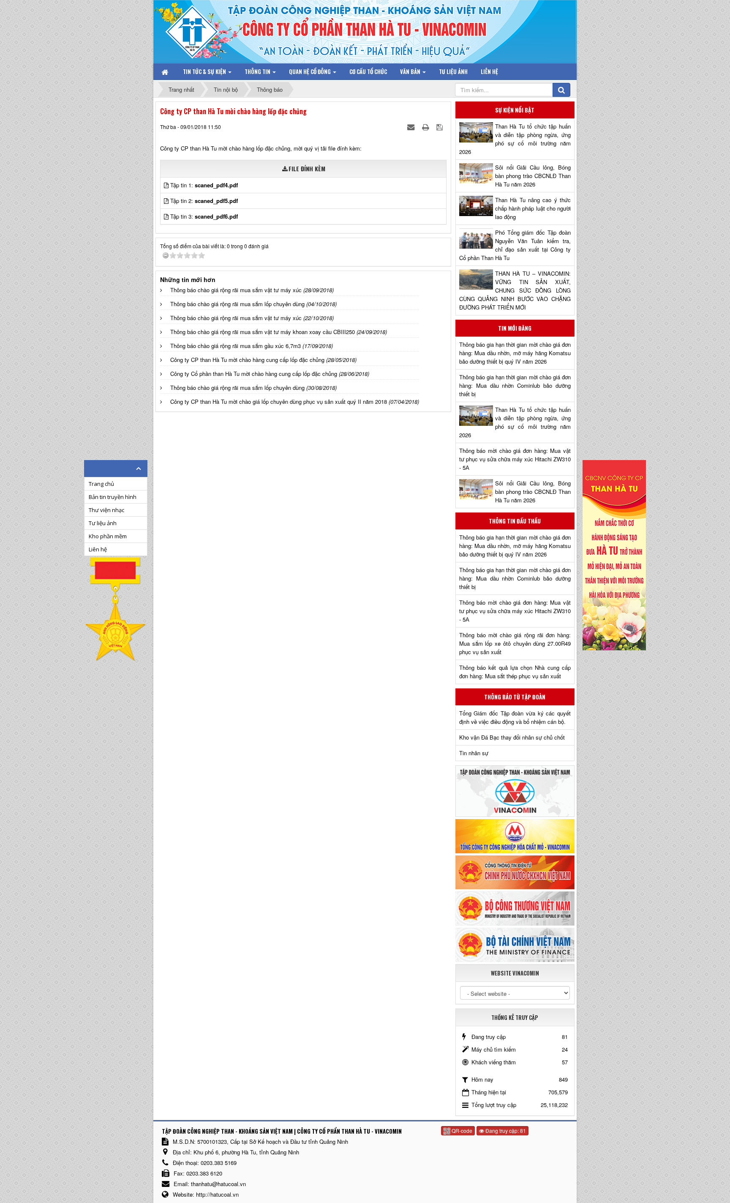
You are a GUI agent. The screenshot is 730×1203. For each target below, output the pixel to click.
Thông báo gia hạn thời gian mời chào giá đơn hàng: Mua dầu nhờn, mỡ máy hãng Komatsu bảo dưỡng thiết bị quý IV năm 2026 (515, 352)
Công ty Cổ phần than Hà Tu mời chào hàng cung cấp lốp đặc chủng (253, 374)
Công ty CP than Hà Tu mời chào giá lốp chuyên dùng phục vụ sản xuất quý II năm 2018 (278, 401)
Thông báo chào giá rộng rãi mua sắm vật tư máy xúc (236, 290)
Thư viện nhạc (106, 510)
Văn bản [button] (411, 71)
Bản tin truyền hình (112, 497)
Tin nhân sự (473, 753)
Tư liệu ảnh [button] (453, 71)
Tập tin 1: (204, 185)
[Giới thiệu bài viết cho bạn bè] (411, 127)
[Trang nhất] (165, 71)
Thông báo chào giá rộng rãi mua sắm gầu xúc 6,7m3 (235, 346)
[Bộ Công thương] (515, 908)
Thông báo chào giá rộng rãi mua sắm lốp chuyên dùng (237, 304)
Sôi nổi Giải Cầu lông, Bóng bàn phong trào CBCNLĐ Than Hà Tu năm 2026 (533, 175)
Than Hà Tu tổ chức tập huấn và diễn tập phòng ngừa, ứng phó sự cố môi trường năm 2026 (515, 139)
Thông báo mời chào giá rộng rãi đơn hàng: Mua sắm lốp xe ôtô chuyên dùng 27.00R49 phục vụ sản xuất (515, 643)
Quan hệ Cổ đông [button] (310, 71)
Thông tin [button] (258, 71)
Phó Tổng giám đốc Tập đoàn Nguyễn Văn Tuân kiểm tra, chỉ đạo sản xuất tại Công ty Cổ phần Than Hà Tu (515, 245)
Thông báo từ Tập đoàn (514, 697)
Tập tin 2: (204, 201)
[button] (167, 185)
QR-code (461, 1130)
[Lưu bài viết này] (440, 127)
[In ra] (426, 127)
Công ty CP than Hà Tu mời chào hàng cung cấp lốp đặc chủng (247, 360)
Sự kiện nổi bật (514, 110)
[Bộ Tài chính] (515, 944)
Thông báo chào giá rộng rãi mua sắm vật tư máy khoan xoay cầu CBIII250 (262, 332)
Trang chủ (101, 484)
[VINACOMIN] (515, 790)
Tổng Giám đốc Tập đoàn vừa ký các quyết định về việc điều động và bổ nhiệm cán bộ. (515, 717)
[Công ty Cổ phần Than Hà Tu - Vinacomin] (198, 29)
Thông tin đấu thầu (515, 521)
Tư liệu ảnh (103, 523)
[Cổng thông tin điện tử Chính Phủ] (515, 871)
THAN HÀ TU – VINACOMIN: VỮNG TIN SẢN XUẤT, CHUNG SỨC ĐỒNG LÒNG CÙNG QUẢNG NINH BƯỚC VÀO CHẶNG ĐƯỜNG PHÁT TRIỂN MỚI (515, 290)
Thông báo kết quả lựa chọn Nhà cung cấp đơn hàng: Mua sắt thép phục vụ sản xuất (515, 671)
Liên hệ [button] (489, 71)
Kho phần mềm (108, 536)
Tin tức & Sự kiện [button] (205, 71)
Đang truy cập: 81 (505, 1130)
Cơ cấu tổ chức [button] (368, 71)
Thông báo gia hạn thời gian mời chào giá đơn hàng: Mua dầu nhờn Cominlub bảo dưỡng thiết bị (515, 385)
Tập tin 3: (204, 216)
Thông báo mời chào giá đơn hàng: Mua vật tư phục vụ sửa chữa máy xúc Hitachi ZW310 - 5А (515, 459)
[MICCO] (515, 835)
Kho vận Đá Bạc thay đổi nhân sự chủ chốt (512, 737)
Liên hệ (98, 549)
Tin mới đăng (514, 328)
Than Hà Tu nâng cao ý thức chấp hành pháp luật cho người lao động (533, 208)
